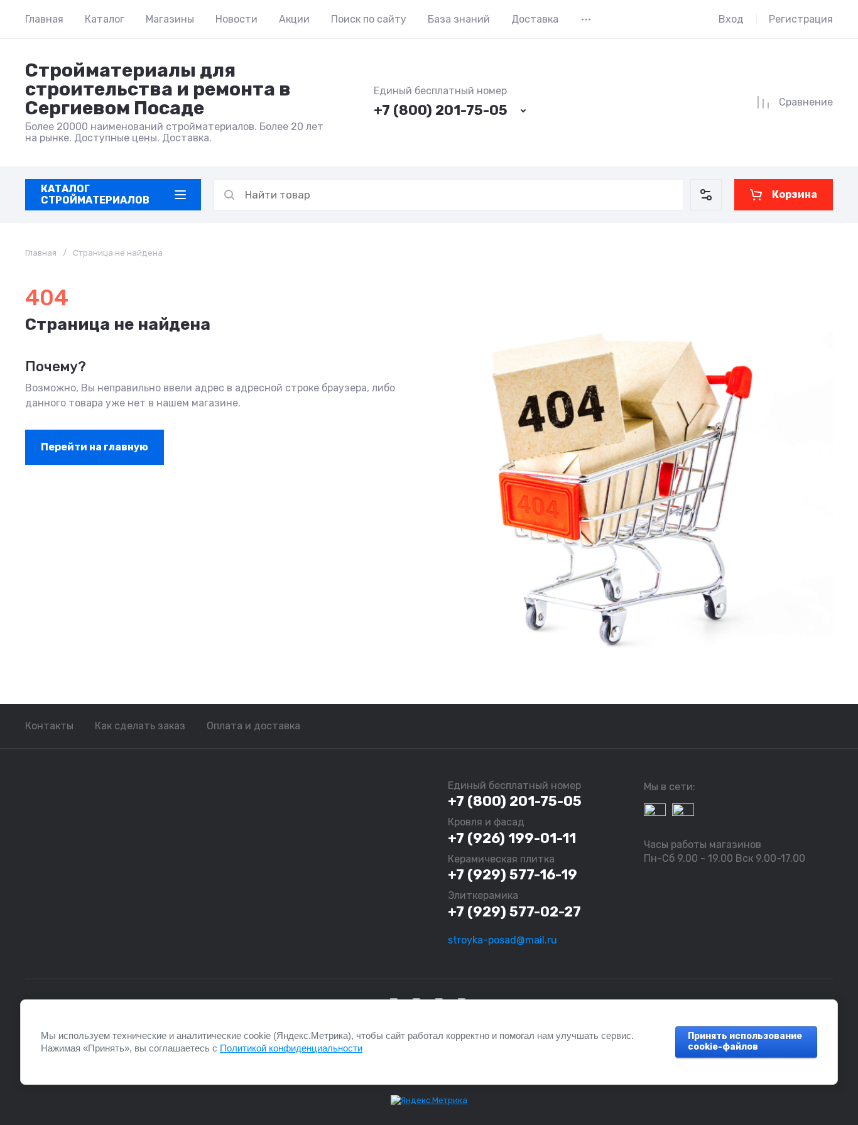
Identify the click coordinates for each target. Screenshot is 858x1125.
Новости (236, 19)
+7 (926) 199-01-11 (512, 838)
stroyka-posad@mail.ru (502, 940)
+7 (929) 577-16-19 (512, 874)
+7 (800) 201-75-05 (441, 110)
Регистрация (801, 19)
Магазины (170, 19)
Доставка (534, 19)
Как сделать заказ (140, 726)
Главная (44, 19)
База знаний (459, 19)
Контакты (49, 726)
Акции (294, 19)
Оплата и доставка (253, 726)
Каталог (104, 19)
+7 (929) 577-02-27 (514, 911)
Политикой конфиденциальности (291, 1048)
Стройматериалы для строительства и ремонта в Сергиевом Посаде (158, 89)
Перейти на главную (94, 447)
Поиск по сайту (368, 19)
